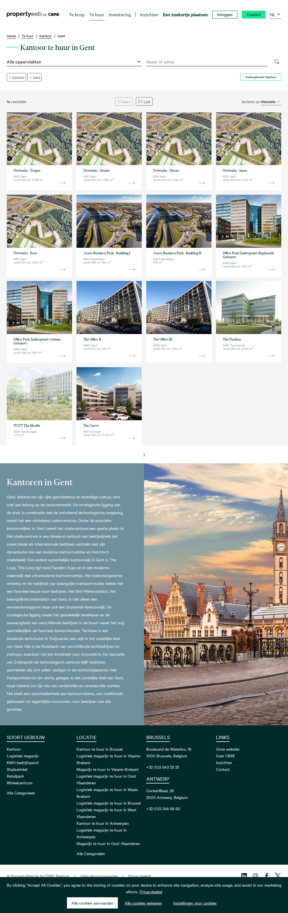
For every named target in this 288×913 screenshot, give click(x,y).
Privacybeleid (139, 876)
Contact (223, 769)
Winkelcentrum (19, 782)
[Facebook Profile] (266, 876)
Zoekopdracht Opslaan (260, 77)
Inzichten (224, 762)
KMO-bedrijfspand (23, 762)
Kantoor (14, 749)
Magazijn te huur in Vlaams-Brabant (107, 769)
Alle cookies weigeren (143, 903)
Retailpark (15, 776)
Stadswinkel (17, 769)
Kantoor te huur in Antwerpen (102, 823)
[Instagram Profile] (255, 876)
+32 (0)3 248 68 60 (163, 808)
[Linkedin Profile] (244, 876)
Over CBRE (225, 755)
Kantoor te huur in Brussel (99, 749)
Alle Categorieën (21, 793)
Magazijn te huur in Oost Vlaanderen (108, 843)
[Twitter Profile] (277, 876)
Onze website (227, 749)
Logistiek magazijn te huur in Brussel (108, 803)
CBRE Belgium (57, 876)
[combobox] (206, 61)
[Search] (276, 61)
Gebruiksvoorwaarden (99, 876)
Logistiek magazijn (23, 755)
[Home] (33, 14)
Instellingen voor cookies (195, 903)
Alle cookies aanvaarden (92, 903)
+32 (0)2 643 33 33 (162, 767)
